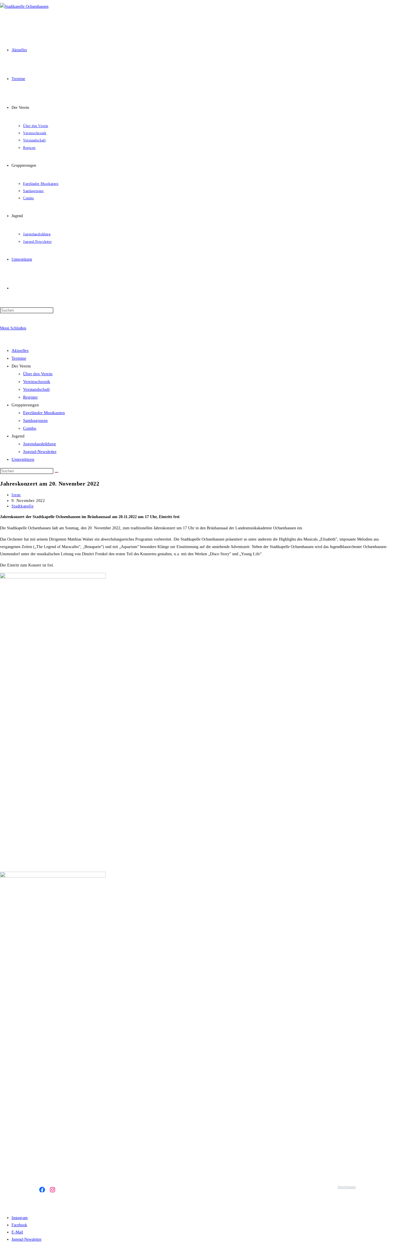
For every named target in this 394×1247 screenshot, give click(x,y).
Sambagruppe (35, 420)
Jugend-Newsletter (40, 451)
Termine (19, 358)
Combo (29, 428)
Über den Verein (37, 374)
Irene (16, 495)
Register (30, 397)
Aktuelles (20, 350)
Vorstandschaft (36, 389)
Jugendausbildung (39, 443)
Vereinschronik (36, 381)
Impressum (347, 1187)
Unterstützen (23, 459)
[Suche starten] (57, 472)
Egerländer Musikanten (44, 412)
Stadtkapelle (22, 506)
